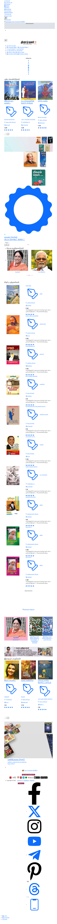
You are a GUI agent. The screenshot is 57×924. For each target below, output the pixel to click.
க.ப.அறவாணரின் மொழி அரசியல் (27, 102)
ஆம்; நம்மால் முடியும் (30, 436)
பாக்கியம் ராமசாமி (44, 414)
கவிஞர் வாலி (43, 324)
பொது (28, 335)
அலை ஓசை (28, 285)
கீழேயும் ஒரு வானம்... (8, 102)
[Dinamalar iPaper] (14, 778)
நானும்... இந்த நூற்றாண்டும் (32, 316)
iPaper (7, 6)
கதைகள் (8, 125)
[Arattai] (28, 897)
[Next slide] (8, 134)
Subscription (9, 12)
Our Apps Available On (28, 774)
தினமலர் (8, 1)
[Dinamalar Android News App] (10, 778)
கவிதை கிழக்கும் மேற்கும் (31, 466)
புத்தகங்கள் (8, 11)
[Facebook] (28, 60)
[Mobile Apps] (28, 74)
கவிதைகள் (42, 123)
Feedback (26, 780)
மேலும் (6, 242)
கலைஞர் (42, 354)
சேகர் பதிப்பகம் (26, 699)
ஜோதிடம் (41, 704)
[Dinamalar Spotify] (26, 778)
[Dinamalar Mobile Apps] (34, 904)
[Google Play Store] (44, 778)
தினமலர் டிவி (9, 2)
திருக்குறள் (8, 14)
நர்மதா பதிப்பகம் (43, 701)
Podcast (8, 4)
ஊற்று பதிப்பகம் (43, 120)
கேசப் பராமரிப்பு (10, 680)
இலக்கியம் (29, 366)
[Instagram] (28, 64)
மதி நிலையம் (9, 699)
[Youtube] (28, 65)
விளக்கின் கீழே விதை (31, 497)
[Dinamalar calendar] (18, 778)
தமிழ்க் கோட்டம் (26, 122)
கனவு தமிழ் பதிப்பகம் (11, 122)
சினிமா (7, 7)
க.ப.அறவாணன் (43, 475)
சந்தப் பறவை (43, 101)
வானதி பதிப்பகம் (31, 302)
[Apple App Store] (37, 778)
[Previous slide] (5, 134)
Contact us (20, 780)
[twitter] (34, 811)
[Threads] (28, 72)
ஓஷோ (41, 505)
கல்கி (41, 294)
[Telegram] (34, 855)
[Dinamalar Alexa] (23, 778)
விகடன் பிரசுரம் (30, 393)
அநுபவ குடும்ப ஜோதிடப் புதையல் (44, 681)
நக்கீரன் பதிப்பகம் (31, 363)
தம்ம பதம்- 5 (28, 557)
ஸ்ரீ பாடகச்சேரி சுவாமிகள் (31, 376)
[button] (5, 130)
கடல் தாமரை (9, 16)
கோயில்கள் (8, 9)
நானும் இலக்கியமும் (30, 346)
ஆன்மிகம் (29, 396)
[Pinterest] (28, 69)
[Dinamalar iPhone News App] (21, 778)
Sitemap (32, 780)
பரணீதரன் (42, 384)
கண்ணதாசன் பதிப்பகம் (32, 514)
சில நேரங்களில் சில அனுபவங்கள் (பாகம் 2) (35, 406)
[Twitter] (28, 62)
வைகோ (41, 444)
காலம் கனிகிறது (27, 680)
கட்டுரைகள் (25, 125)
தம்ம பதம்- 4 (28, 527)
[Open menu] (5, 18)
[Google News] (28, 70)
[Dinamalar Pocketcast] (30, 778)
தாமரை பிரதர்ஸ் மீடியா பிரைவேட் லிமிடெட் (14, 238)
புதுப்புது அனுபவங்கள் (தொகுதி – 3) (47, 638)
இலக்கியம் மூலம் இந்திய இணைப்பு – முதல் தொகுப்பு (35, 638)
